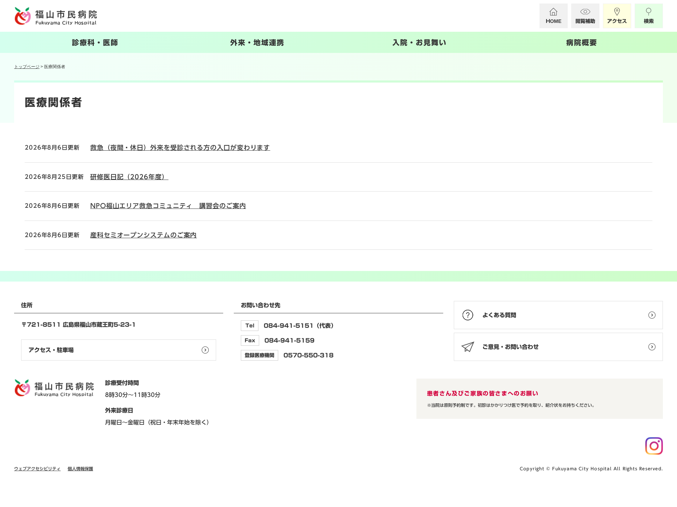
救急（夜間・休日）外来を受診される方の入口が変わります (180, 147)
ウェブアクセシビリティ (37, 468)
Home (553, 21)
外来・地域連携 (257, 42)
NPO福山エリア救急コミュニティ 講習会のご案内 (168, 206)
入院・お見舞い (419, 42)
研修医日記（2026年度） (129, 177)
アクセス (617, 21)
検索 (649, 21)
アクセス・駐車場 (51, 350)
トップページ (26, 66)
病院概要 (581, 42)
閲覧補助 (585, 21)
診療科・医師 (95, 42)
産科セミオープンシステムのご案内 (143, 235)
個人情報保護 (80, 468)
